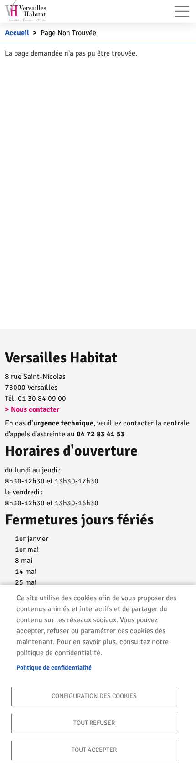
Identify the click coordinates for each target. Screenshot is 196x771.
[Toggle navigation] (182, 11)
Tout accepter (94, 750)
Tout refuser (94, 723)
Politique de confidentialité (54, 667)
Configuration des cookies (94, 696)
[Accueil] (25, 10)
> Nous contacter (32, 409)
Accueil (17, 32)
